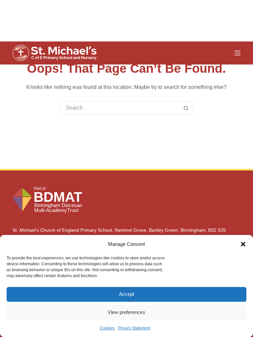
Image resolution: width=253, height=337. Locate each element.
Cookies (107, 328)
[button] (243, 244)
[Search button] (186, 108)
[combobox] (120, 108)
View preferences (126, 312)
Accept (126, 294)
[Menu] (237, 53)
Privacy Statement (134, 328)
